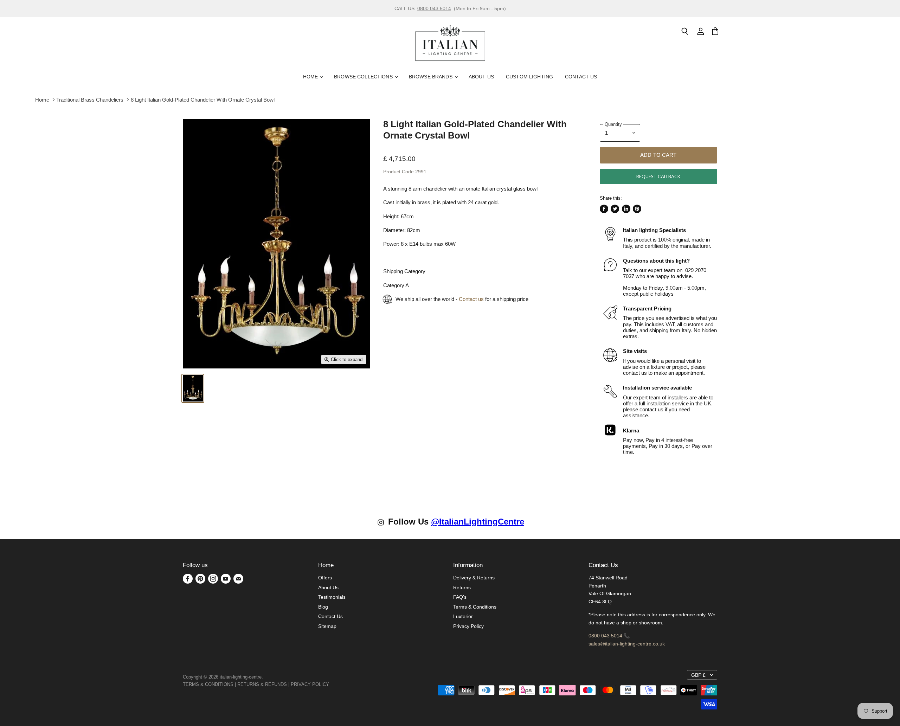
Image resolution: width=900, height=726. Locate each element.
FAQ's (460, 597)
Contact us (471, 299)
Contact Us (581, 76)
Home (311, 76)
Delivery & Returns (474, 577)
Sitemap (327, 626)
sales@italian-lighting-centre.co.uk (627, 644)
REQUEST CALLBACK (658, 176)
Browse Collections (364, 76)
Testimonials (332, 597)
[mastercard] (332, 684)
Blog (323, 607)
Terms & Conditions (474, 607)
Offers (325, 577)
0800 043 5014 (434, 8)
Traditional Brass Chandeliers (89, 100)
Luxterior (463, 616)
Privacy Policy (468, 626)
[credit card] (334, 684)
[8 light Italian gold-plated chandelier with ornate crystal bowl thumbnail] (193, 388)
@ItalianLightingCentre (477, 521)
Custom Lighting (529, 76)
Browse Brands (431, 76)
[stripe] (337, 684)
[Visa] (329, 684)
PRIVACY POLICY (310, 684)
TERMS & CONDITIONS (208, 684)
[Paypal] (331, 684)
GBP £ (698, 675)
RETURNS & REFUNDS (262, 684)
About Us (481, 76)
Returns (462, 587)
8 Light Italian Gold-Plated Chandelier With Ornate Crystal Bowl (203, 100)
